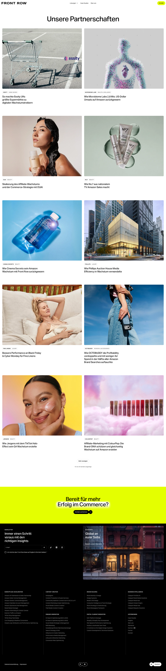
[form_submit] (44, 547)
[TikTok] (51, 547)
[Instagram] (62, 547)
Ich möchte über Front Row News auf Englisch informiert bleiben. (27, 552)
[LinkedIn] (56, 547)
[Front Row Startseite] (14, 3)
